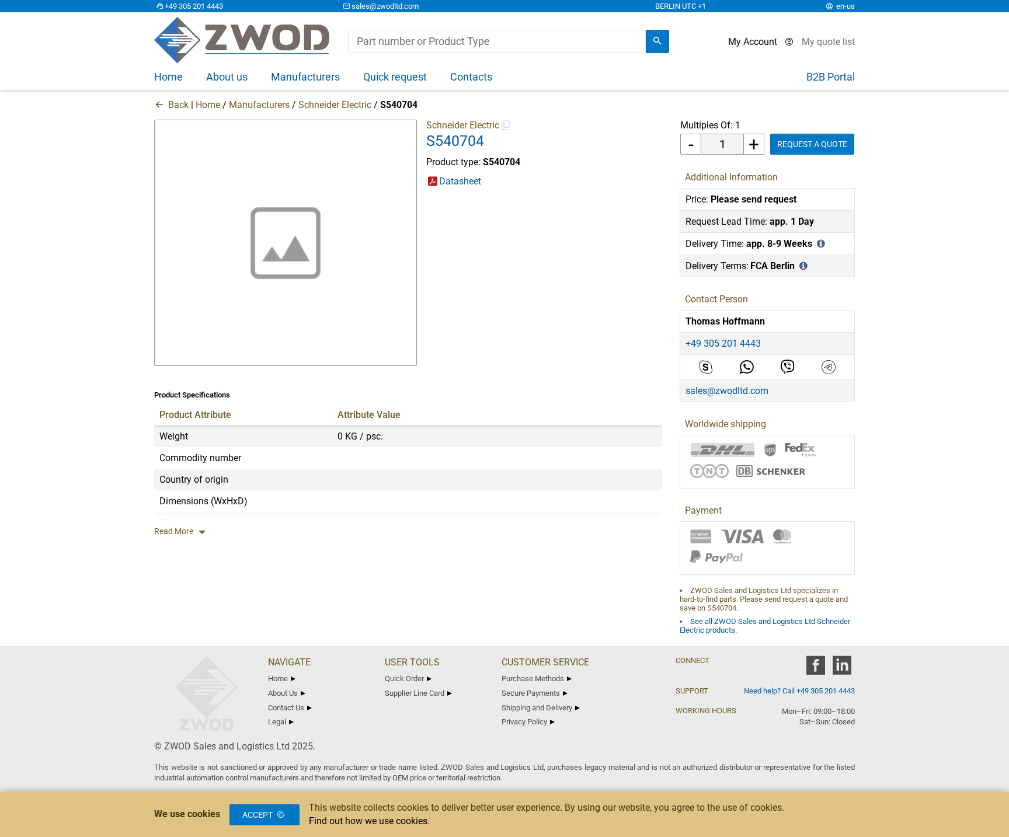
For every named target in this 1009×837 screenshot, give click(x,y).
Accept (257, 814)
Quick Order (404, 678)
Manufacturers (259, 104)
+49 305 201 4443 (194, 6)
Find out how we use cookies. (369, 820)
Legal (277, 721)
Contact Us (286, 707)
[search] (657, 41)
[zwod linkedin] (842, 669)
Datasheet (460, 181)
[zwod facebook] (815, 669)
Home (208, 104)
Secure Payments (531, 693)
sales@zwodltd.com (385, 6)
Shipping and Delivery (537, 707)
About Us (283, 693)
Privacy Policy (524, 721)
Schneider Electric (334, 104)
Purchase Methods (533, 678)
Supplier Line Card (414, 693)
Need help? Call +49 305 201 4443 (799, 690)
